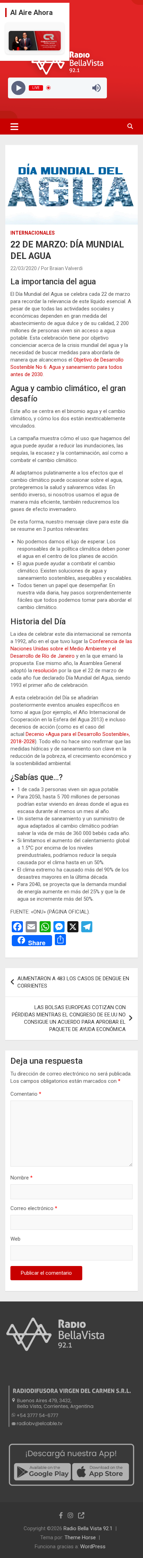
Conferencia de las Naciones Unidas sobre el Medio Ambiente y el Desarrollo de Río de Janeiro (71, 648)
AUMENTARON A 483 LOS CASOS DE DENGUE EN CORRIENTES (73, 982)
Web (15, 1239)
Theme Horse (80, 1537)
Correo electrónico (33, 1208)
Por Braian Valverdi (62, 268)
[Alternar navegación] (14, 127)
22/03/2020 (23, 268)
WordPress (93, 1546)
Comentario (25, 1094)
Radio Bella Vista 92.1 (88, 1528)
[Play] (18, 88)
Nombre (21, 1178)
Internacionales (32, 233)
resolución (45, 670)
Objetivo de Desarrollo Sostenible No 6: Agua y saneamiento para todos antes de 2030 (67, 367)
